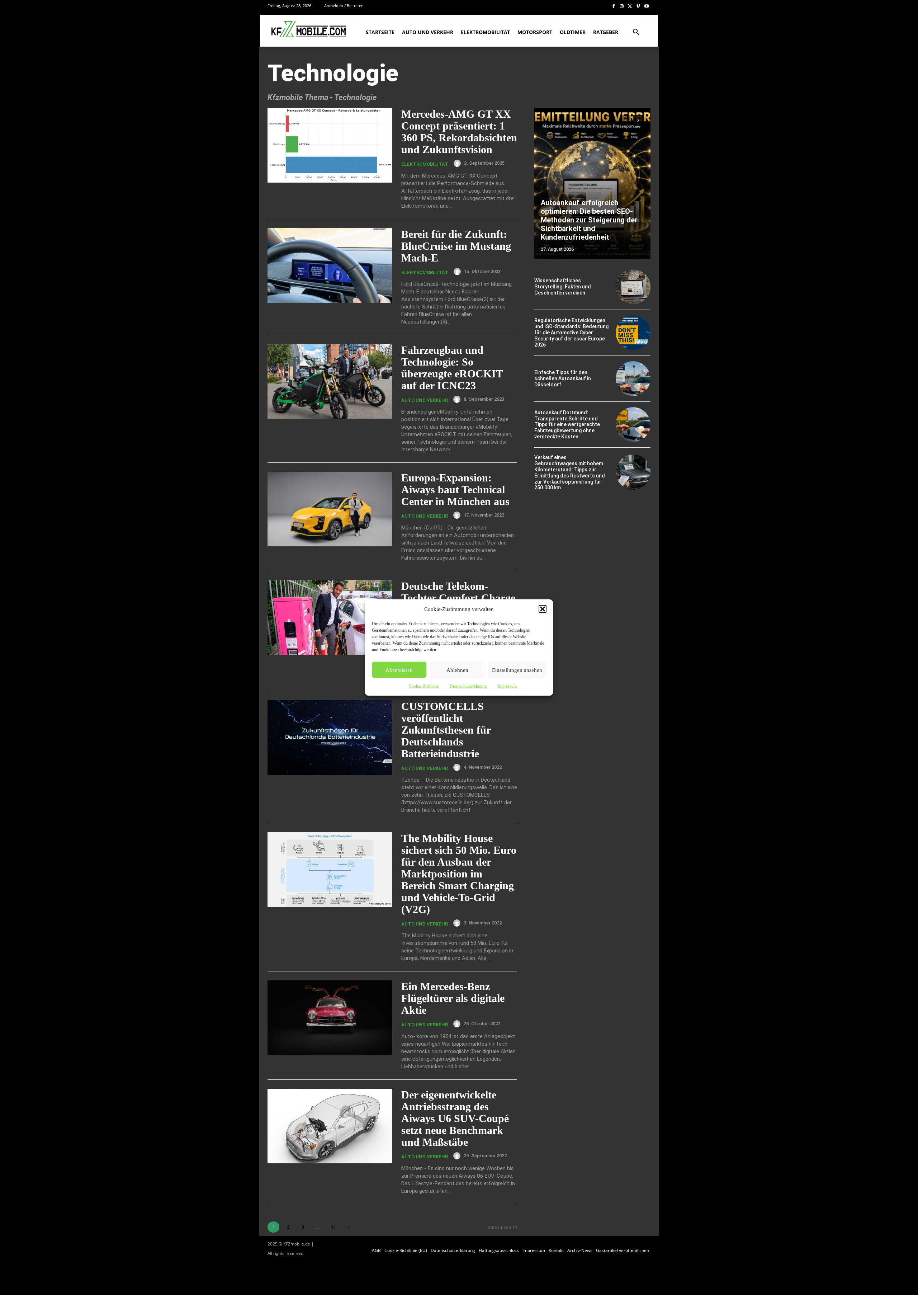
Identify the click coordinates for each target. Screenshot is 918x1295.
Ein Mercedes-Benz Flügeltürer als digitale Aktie (453, 998)
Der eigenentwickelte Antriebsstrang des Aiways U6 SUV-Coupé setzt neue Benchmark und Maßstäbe (455, 1118)
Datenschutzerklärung (468, 686)
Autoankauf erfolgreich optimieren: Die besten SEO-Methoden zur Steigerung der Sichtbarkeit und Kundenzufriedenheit (589, 219)
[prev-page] (625, 120)
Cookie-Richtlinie (424, 686)
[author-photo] (458, 163)
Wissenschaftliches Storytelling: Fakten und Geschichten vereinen (562, 287)
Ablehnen (457, 670)
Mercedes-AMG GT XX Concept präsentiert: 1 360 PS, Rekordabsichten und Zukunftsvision (459, 131)
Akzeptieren (399, 670)
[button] (542, 609)
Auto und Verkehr (424, 400)
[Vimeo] (638, 6)
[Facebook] (614, 6)
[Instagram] (622, 6)
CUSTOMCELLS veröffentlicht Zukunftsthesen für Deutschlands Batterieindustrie (446, 729)
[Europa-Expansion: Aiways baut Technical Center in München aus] (330, 509)
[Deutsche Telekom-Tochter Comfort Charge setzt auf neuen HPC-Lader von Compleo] (330, 617)
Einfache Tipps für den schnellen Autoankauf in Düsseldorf (562, 378)
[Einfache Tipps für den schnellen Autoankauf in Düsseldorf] (633, 378)
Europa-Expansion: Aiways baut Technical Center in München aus (455, 489)
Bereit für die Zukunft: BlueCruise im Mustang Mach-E (456, 246)
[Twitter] (630, 6)
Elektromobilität (424, 164)
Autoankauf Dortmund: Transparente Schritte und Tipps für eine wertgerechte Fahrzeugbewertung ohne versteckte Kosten (567, 424)
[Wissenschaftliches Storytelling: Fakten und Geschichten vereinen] (633, 286)
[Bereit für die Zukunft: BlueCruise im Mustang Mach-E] (330, 265)
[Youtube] (646, 6)
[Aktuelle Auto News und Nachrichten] (308, 29)
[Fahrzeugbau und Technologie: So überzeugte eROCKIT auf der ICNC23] (330, 381)
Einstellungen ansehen (517, 670)
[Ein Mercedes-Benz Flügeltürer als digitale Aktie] (330, 1017)
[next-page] (348, 1227)
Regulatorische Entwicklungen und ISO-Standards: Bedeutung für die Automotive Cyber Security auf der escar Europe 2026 (571, 332)
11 (333, 1227)
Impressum (507, 686)
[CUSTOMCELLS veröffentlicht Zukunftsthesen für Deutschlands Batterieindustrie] (330, 737)
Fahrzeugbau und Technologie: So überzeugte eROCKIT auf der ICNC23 (452, 367)
